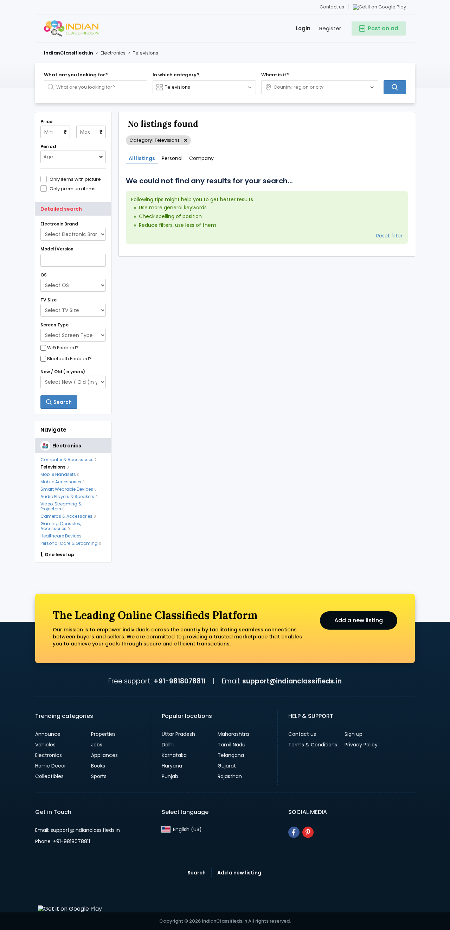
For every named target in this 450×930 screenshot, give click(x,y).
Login (303, 28)
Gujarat (227, 765)
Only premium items (73, 188)
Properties (103, 734)
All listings (142, 158)
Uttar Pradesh (178, 734)
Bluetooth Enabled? (69, 359)
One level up (59, 555)
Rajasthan (230, 776)
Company (201, 158)
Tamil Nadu (231, 744)
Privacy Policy (361, 744)
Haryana (172, 765)
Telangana (231, 755)
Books (98, 765)
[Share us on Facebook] (294, 832)
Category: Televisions (154, 140)
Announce (47, 734)
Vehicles (45, 744)
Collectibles (49, 776)
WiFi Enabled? (63, 348)
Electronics (48, 755)
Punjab (170, 776)
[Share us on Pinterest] (308, 832)
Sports (99, 776)
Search (196, 872)
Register (330, 28)
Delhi (168, 744)
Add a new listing (358, 620)
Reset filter (389, 235)
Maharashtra (233, 734)
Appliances (104, 755)
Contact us (332, 6)
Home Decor (50, 765)
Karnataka (174, 755)
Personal (172, 158)
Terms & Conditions (312, 744)
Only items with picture (75, 179)
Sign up (353, 734)
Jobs (96, 744)
